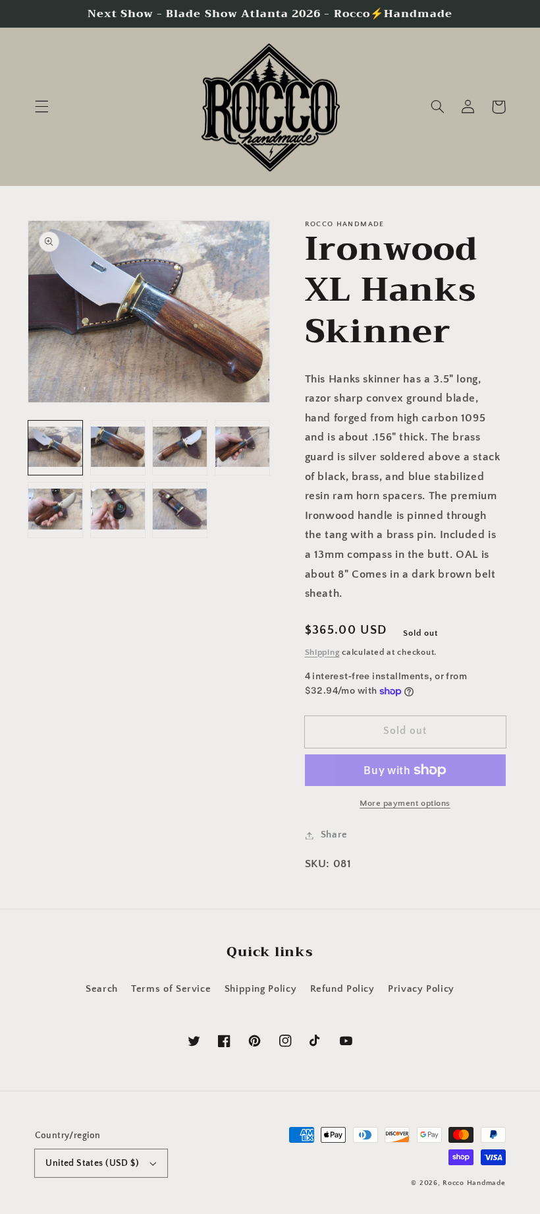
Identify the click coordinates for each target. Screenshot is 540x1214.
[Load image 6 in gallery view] (118, 509)
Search (102, 989)
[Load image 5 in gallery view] (55, 509)
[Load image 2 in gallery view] (118, 447)
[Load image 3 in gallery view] (179, 447)
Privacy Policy (421, 989)
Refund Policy (342, 989)
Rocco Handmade (474, 1183)
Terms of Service (171, 989)
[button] (41, 107)
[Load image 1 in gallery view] (55, 447)
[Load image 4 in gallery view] (242, 447)
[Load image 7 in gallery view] (179, 509)
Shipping (322, 652)
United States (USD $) (92, 1163)
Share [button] (334, 835)
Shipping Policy (260, 989)
